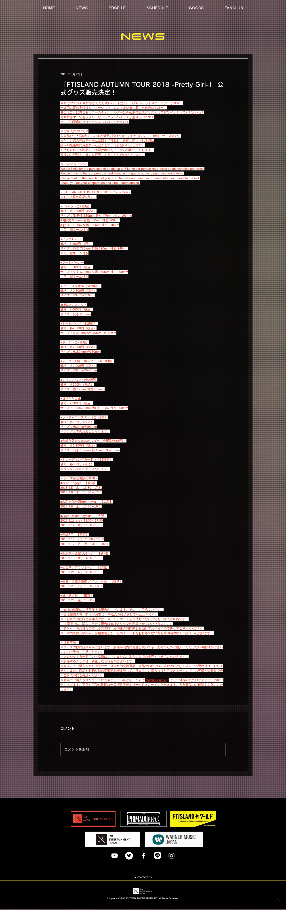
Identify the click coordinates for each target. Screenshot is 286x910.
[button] (233, 7)
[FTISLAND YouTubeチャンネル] (114, 856)
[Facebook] (143, 856)
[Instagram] (171, 856)
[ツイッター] (129, 856)
